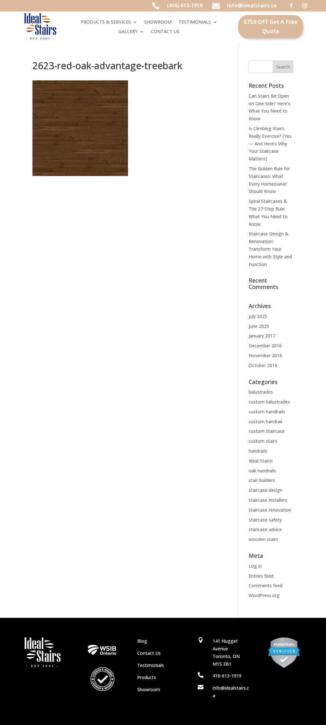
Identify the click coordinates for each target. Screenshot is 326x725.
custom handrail (265, 421)
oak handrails (262, 471)
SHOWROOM (158, 22)
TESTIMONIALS (195, 22)
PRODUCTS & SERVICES (106, 22)
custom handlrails (267, 412)
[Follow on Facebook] (291, 6)
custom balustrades (269, 402)
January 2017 (262, 336)
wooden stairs (263, 539)
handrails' (258, 451)
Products (146, 677)
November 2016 (265, 355)
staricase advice (265, 529)
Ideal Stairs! (261, 461)
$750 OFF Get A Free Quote (270, 26)
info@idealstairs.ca (252, 5)
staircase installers (268, 500)
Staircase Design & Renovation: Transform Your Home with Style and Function (270, 249)
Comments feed (265, 585)
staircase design (265, 490)
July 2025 (258, 316)
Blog (142, 641)
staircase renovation (270, 510)
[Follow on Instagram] (305, 6)
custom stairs (263, 441)
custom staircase (267, 431)
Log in (255, 566)
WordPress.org (264, 595)
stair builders (262, 480)
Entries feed (261, 576)
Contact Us (149, 653)
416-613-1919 (227, 676)
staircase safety (265, 520)
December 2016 (265, 346)
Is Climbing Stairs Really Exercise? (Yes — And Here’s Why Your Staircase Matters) (270, 143)
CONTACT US (165, 31)
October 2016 (263, 365)
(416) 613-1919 (184, 5)
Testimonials (150, 665)
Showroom (148, 689)
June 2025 (259, 326)
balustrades (261, 392)
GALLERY (128, 31)
